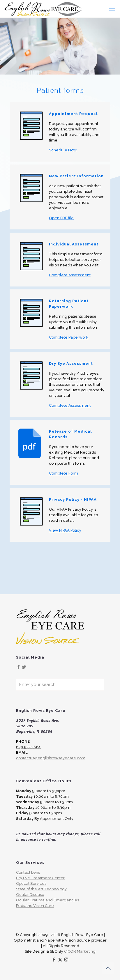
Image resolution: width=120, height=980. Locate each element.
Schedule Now (63, 150)
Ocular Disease (30, 894)
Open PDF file (61, 218)
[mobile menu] (112, 9)
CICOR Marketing (80, 951)
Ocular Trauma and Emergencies (47, 900)
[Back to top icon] (108, 968)
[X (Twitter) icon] (60, 959)
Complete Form (63, 473)
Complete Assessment (70, 275)
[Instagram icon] (66, 959)
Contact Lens (28, 872)
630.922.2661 (28, 747)
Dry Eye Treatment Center (40, 878)
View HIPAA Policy (65, 530)
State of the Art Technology (41, 889)
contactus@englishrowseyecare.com (50, 758)
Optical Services (31, 883)
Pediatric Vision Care (35, 905)
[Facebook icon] (54, 959)
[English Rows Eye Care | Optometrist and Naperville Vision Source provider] (43, 8)
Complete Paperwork (68, 337)
